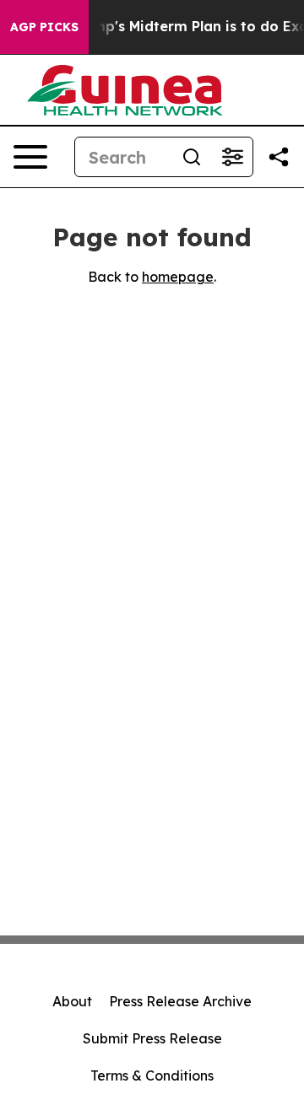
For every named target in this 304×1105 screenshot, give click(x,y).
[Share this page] (278, 157)
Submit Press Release (152, 1038)
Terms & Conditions (152, 1075)
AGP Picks (44, 27)
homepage (178, 276)
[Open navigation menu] (30, 157)
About (72, 1001)
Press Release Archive (180, 1001)
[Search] (191, 156)
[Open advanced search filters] (232, 156)
